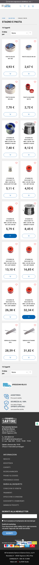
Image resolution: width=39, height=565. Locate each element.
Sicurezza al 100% (18, 401)
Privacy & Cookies (10, 476)
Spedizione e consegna (12, 497)
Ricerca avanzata (10, 471)
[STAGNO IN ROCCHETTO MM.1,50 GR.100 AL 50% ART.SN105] (10, 209)
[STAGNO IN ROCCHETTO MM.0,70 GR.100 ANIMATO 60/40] (10, 128)
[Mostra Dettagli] (10, 236)
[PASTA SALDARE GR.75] (28, 88)
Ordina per (4, 33)
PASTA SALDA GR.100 (10, 58)
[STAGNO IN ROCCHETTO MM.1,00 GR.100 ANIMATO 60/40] (28, 128)
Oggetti (6, 28)
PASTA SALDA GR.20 (28, 57)
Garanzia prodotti (11, 505)
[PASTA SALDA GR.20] (28, 47)
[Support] (25, 6)
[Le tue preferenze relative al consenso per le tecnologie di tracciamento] (37, 424)
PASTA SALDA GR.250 (10, 98)
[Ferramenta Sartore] (7, 6)
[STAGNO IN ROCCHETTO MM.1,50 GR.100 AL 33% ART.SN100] (28, 169)
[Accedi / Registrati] (29, 6)
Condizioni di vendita (12, 488)
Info (30, 2)
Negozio (6, 459)
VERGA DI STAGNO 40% (29, 341)
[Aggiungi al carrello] (10, 74)
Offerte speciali (18, 406)
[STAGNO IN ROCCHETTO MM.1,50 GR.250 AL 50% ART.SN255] (28, 250)
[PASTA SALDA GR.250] (10, 88)
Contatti (6, 467)
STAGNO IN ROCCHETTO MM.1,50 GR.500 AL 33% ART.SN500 (10, 303)
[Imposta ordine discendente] (30, 33)
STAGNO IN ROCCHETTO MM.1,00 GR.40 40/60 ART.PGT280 (10, 181)
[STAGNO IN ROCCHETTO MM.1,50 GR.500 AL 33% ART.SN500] (10, 291)
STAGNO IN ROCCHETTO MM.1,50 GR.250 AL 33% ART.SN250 (10, 262)
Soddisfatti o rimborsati (13, 501)
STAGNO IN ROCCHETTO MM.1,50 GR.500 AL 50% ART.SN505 (28, 303)
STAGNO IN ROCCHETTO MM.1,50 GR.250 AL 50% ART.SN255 (28, 262)
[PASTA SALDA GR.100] (10, 47)
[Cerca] (20, 6)
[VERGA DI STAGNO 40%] (28, 331)
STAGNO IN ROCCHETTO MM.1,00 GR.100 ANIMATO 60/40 (29, 140)
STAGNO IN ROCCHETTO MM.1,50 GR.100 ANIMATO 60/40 (29, 222)
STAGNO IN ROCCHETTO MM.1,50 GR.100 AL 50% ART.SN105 (10, 222)
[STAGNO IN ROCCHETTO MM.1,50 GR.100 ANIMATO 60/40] (28, 209)
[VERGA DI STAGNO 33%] (10, 331)
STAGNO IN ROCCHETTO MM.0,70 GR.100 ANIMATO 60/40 (10, 140)
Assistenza (15, 395)
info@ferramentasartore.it (13, 439)
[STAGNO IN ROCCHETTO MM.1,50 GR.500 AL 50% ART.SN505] (28, 291)
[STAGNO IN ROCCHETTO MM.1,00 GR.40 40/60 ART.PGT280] (10, 169)
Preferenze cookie (11, 480)
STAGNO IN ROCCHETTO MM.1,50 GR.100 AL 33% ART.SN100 (28, 181)
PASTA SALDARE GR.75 (28, 98)
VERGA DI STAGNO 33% (10, 341)
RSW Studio (25, 562)
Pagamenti (7, 493)
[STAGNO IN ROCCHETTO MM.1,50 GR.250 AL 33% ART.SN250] (10, 250)
